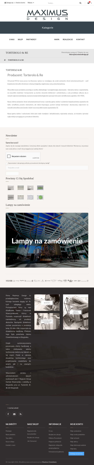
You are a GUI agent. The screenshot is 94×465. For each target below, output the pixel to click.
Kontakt (80, 39)
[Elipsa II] (11, 197)
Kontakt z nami (10, 445)
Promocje (8, 431)
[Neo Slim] (30, 188)
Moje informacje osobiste (78, 445)
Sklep (20, 39)
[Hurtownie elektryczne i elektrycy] (47, 321)
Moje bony (73, 449)
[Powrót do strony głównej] (5, 60)
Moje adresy (74, 442)
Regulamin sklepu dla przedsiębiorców (55, 446)
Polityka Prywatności (55, 438)
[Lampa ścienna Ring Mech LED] (40, 197)
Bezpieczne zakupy (33, 437)
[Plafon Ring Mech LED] (40, 188)
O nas (11, 39)
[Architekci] (47, 302)
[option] (25, 189)
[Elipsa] (11, 188)
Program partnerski (55, 442)
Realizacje (68, 39)
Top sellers (9, 438)
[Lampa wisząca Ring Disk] (21, 188)
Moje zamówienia (75, 431)
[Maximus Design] (47, 15)
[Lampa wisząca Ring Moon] (21, 197)
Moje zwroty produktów (77, 434)
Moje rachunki (74, 438)
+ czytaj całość (12, 408)
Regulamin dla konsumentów (31, 432)
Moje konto (76, 424)
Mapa (56, 39)
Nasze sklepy (10, 442)
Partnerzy (31, 39)
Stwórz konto (20, 3)
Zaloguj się (9, 3)
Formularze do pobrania (56, 452)
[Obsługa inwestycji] (75, 312)
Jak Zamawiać (32, 441)
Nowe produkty (10, 434)
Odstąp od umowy (76, 454)
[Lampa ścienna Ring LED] (30, 197)
